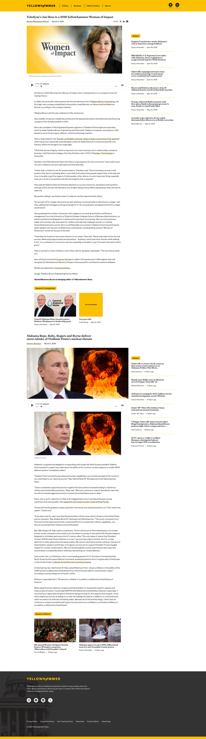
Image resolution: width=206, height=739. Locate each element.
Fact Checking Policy (65, 721)
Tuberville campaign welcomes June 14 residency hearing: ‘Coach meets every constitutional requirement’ (148, 73)
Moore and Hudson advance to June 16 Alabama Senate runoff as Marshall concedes (152, 89)
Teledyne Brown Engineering (103, 101)
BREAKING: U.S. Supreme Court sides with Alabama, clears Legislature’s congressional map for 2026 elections (148, 57)
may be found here (62, 268)
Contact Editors (93, 721)
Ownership (80, 721)
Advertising (106, 721)
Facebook (127, 21)
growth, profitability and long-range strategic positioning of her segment (88, 139)
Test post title (85, 319)
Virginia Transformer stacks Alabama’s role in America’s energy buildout (149, 42)
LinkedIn (123, 21)
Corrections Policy (47, 721)
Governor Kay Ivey (64, 259)
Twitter (120, 21)
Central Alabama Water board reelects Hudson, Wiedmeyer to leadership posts (52, 320)
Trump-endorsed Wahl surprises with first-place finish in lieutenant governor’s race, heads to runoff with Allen (150, 104)
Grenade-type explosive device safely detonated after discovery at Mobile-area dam (152, 119)
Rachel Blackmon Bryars (38, 21)
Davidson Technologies (103, 153)
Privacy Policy (32, 721)
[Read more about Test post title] (91, 305)
